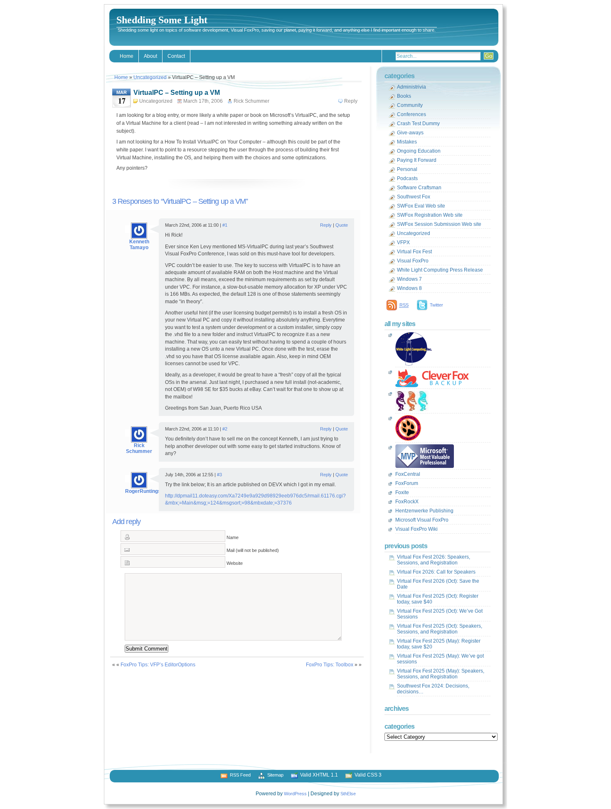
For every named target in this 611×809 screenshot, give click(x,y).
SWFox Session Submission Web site (439, 224)
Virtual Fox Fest (414, 252)
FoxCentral (407, 474)
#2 (224, 428)
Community (410, 105)
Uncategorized (150, 77)
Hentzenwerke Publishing (424, 511)
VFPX (403, 242)
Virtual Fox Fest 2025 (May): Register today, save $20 (438, 644)
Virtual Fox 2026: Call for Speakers (436, 572)
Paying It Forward (416, 160)
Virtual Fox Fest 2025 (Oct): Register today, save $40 (437, 599)
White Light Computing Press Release (440, 270)
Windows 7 (409, 279)
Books (404, 96)
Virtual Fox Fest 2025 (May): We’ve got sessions (440, 659)
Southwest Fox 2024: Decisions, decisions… (433, 689)
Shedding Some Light (161, 20)
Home (126, 56)
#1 (224, 225)
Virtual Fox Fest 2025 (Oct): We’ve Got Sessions (440, 614)
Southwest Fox (413, 197)
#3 (219, 474)
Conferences (411, 114)
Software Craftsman (419, 187)
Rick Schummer (139, 448)
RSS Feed (240, 774)
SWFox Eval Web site (421, 206)
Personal (407, 169)
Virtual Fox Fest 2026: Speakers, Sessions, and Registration (433, 560)
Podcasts (407, 178)
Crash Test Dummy (418, 123)
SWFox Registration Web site (430, 215)
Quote (341, 225)
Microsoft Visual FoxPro (421, 520)
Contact (176, 56)
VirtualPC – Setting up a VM (176, 92)
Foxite (402, 492)
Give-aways (410, 133)
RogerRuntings (143, 491)
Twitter (436, 304)
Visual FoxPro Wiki (416, 529)
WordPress (295, 793)
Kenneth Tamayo (139, 244)
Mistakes (407, 142)
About (150, 56)
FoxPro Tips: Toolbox (329, 665)
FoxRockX (407, 502)
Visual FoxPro (413, 261)
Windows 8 (409, 288)
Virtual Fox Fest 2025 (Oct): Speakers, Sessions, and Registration (439, 629)
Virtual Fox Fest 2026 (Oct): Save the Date (438, 584)
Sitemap (275, 774)
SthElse (348, 793)
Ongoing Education (419, 151)
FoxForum (406, 483)
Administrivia (411, 87)
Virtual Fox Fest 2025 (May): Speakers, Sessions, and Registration (440, 674)
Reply (350, 101)
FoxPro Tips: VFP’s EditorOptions (158, 665)
